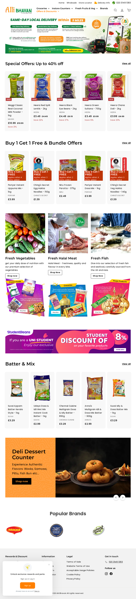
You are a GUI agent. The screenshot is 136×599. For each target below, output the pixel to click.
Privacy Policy (73, 578)
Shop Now (55, 272)
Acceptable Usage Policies (80, 570)
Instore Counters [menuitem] (61, 8)
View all (126, 63)
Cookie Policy (73, 574)
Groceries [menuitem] (42, 8)
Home (62, 2)
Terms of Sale (74, 561)
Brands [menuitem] (104, 8)
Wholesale (72, 2)
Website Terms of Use (78, 566)
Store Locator (85, 2)
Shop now (12, 276)
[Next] (122, 497)
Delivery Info (104, 2)
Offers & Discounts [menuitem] (47, 11)
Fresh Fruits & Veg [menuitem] (85, 8)
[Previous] (116, 497)
